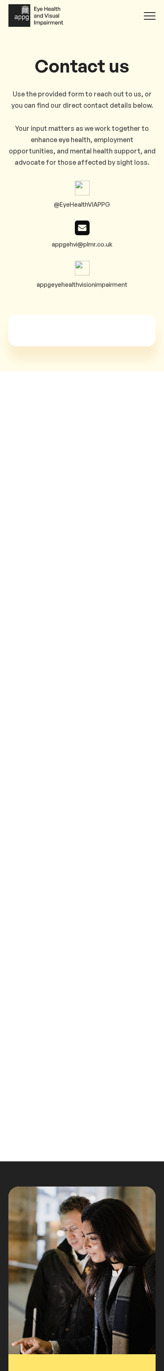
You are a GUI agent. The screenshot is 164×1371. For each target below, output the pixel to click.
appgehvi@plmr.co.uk (82, 244)
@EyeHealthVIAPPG (82, 204)
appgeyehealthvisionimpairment (82, 284)
